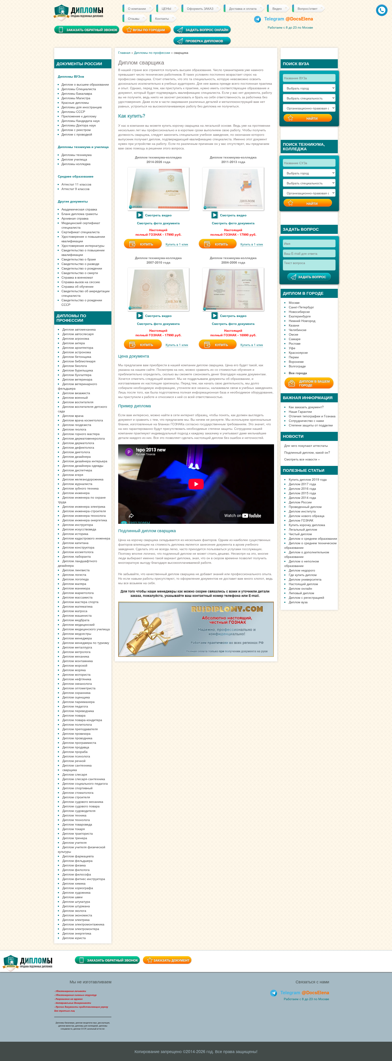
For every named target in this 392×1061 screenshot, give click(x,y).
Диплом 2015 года (302, 493)
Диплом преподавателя (80, 729)
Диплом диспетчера (77, 470)
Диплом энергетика (76, 933)
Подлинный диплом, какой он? (307, 452)
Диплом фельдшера (77, 860)
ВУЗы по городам (149, 29)
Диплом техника (74, 815)
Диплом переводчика (78, 710)
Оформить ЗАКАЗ (200, 8)
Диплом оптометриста (79, 688)
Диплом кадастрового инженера (86, 538)
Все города (298, 373)
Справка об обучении (77, 286)
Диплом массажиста (77, 597)
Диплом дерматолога (78, 442)
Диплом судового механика (82, 801)
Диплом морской (74, 665)
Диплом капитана (75, 542)
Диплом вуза (298, 602)
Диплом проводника (77, 738)
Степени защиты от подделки (311, 425)
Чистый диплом (300, 534)
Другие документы (73, 201)
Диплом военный (75, 397)
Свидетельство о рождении (81, 268)
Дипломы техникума (76, 154)
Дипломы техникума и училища (83, 146)
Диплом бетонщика (76, 356)
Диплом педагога (75, 706)
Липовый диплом (301, 593)
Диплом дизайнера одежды (82, 465)
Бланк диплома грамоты (79, 213)
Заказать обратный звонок (112, 960)
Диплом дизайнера (76, 456)
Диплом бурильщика (77, 370)
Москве (294, 302)
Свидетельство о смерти (79, 272)
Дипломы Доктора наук (78, 125)
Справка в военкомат (77, 277)
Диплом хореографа (77, 887)
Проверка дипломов (204, 41)
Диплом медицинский (78, 624)
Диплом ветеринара (77, 379)
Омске (293, 334)
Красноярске (298, 352)
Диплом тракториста (77, 833)
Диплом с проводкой (76, 134)
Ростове (295, 343)
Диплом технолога (76, 819)
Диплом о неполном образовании (301, 563)
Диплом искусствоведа (79, 529)
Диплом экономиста (77, 915)
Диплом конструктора (78, 547)
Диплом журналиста (77, 483)
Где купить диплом (303, 574)
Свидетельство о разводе (80, 263)
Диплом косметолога (77, 551)
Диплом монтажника (77, 660)
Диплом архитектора (77, 347)
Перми (294, 357)
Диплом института (302, 511)
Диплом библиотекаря (79, 361)
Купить (146, 244)
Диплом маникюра (76, 588)
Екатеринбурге (300, 316)
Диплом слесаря (74, 774)
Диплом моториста (76, 674)
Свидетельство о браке (78, 259)
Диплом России (300, 502)
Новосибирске (299, 311)
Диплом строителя (76, 797)
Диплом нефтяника (76, 679)
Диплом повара (74, 715)
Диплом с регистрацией (306, 597)
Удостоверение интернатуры (82, 245)
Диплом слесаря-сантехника (83, 779)
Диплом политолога (77, 724)
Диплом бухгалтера (76, 374)
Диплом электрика (76, 919)
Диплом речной (74, 760)
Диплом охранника (76, 692)
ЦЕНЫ (166, 8)
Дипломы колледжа (76, 163)
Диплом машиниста (77, 615)
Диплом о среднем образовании (313, 538)
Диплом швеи (72, 897)
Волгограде (297, 366)
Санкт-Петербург (301, 307)
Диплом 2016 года (302, 488)
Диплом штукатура (76, 901)
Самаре (295, 338)
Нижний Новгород (302, 320)
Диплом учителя (74, 842)
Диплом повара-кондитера (82, 719)
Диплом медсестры (76, 633)
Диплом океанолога (77, 683)
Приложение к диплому (78, 116)
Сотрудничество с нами (306, 420)
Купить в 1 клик (177, 244)
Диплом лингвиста (76, 570)
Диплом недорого (302, 570)
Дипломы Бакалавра (76, 93)
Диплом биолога (74, 365)
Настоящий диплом (303, 583)
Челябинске (297, 329)
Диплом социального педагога (85, 783)
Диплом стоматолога (77, 792)
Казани (294, 325)
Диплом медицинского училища (86, 629)
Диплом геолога (74, 429)
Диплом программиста (79, 742)
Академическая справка (79, 209)
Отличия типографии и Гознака (312, 416)
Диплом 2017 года (302, 484)
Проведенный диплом (305, 506)
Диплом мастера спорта (80, 601)
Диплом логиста (74, 574)
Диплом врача (72, 415)
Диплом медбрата (75, 620)
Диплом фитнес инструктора (83, 878)
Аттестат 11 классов (76, 184)
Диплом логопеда (75, 579)
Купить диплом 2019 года (308, 479)
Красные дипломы (75, 102)
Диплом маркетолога (78, 592)
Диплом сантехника (77, 765)
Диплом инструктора (77, 524)
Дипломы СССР (73, 111)
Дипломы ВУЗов (71, 76)
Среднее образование (75, 176)
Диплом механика (75, 656)
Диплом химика (74, 883)
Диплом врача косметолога (82, 420)
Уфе (292, 348)
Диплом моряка (74, 670)
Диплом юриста (74, 937)
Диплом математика (77, 606)
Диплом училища (74, 159)
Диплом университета (305, 579)
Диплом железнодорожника (82, 479)
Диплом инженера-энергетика (84, 520)
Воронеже (296, 361)
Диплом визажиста (76, 393)
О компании (137, 8)
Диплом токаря (73, 828)
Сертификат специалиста (80, 232)
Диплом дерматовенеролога (83, 438)
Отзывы (133, 18)
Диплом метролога (76, 651)
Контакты (162, 18)
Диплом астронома (76, 352)
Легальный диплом (303, 529)
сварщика (69, 769)
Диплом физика (74, 865)
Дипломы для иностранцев (81, 107)
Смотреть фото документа (158, 223)
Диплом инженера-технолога (84, 515)
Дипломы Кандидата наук (80, 120)
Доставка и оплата (243, 8)
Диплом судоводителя (79, 810)
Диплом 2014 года (302, 497)
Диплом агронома (75, 338)
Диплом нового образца (306, 515)
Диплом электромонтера (80, 928)
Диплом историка (75, 533)
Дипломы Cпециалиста (78, 89)
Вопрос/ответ (307, 8)
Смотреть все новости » (302, 459)
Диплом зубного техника (80, 488)
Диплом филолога (76, 869)
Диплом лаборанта (76, 556)
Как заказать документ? (306, 407)
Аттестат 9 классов (75, 188)
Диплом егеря (72, 474)
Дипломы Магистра (75, 98)
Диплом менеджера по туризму (85, 642)
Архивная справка (74, 218)
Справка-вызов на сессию (80, 281)
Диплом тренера (74, 838)
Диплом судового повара (81, 806)
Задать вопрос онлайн (207, 29)
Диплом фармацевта (78, 856)
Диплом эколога (74, 910)
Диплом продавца (75, 747)
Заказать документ (171, 960)
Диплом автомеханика (79, 329)
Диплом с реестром (76, 129)
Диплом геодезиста (76, 424)
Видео (277, 8)
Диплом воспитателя (77, 402)
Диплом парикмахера (78, 701)
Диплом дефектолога (78, 447)
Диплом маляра (74, 583)
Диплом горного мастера (81, 433)
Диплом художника (76, 892)
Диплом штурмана (76, 906)
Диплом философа (76, 874)
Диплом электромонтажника (83, 924)
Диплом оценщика (76, 697)
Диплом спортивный (77, 788)
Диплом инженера (76, 492)
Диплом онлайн (300, 588)
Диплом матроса (74, 610)
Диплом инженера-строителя (84, 511)
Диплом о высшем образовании (85, 84)
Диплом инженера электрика (83, 506)
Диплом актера (73, 343)
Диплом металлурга (77, 647)
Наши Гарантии (300, 411)
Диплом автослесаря (78, 333)
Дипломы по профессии (152, 52)
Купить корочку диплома (307, 524)
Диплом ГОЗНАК (301, 520)
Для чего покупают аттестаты (306, 445)
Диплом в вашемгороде (314, 383)
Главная (124, 52)
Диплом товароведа (77, 824)
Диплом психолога (76, 756)
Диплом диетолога (76, 452)
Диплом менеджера (77, 638)
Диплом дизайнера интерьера (84, 461)
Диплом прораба (75, 751)
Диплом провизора (76, 733)
